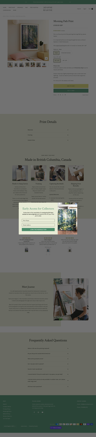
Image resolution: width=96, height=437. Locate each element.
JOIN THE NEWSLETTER (38, 229)
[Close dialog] (76, 204)
